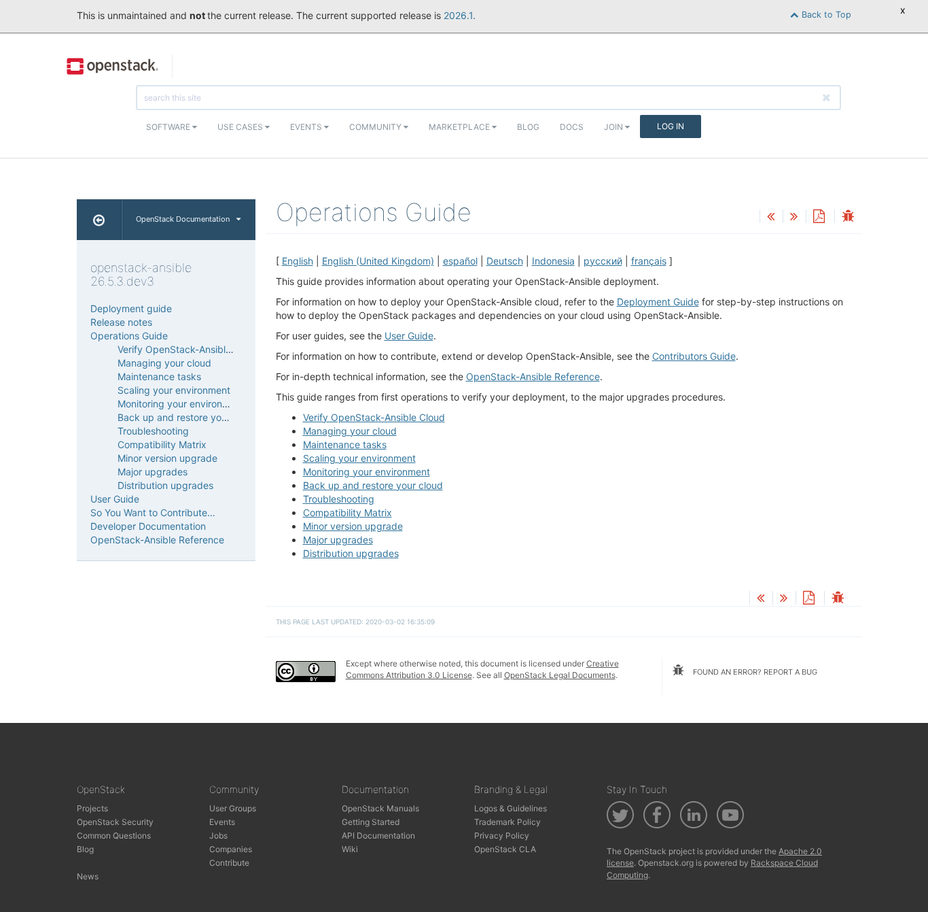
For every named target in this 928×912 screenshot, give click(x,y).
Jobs (218, 835)
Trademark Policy (507, 822)
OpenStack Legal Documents (559, 675)
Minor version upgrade (353, 526)
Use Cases (241, 127)
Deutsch (504, 261)
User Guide (409, 335)
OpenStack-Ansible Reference (533, 376)
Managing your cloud (350, 431)
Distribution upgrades (351, 553)
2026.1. (460, 15)
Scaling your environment (359, 458)
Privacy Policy (501, 835)
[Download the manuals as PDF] (819, 217)
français (648, 261)
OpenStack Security (115, 822)
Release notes (121, 322)
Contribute (229, 863)
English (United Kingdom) (378, 261)
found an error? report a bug (754, 672)
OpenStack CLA (505, 849)
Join (614, 127)
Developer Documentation (148, 526)
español (460, 261)
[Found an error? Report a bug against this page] (847, 217)
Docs (572, 127)
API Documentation (378, 835)
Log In (670, 126)
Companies (230, 849)
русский (603, 261)
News (88, 876)
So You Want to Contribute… (152, 512)
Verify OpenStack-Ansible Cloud (374, 417)
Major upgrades (338, 539)
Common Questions (114, 835)
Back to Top (825, 15)
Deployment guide (131, 308)
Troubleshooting (338, 499)
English (297, 261)
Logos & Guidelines (510, 808)
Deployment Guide (658, 301)
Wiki (350, 849)
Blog (528, 127)
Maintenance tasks (345, 444)
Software (169, 127)
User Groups (232, 808)
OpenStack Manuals (380, 808)
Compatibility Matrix (347, 512)
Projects (92, 808)
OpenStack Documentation (183, 219)
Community (376, 127)
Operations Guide (129, 335)
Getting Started (370, 822)
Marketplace (460, 127)
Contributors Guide (694, 356)
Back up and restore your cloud (373, 485)
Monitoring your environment (366, 471)
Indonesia (553, 261)
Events (307, 127)
